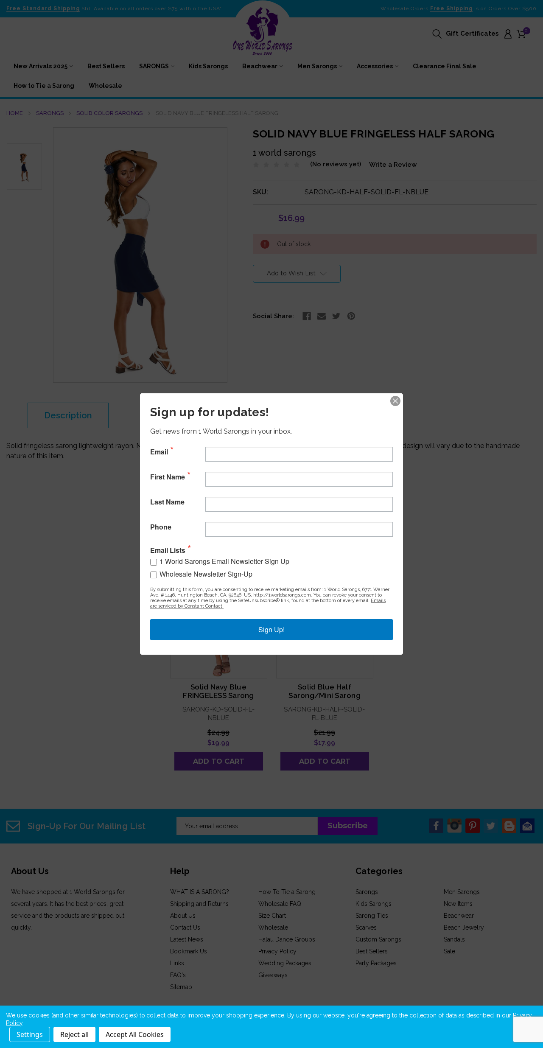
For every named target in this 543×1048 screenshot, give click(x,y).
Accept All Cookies (135, 1034)
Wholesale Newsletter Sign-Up (206, 574)
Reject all (74, 1034)
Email (159, 451)
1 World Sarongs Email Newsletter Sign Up (224, 561)
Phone (160, 527)
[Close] (395, 401)
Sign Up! (271, 629)
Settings (30, 1034)
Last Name (167, 502)
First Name (167, 477)
